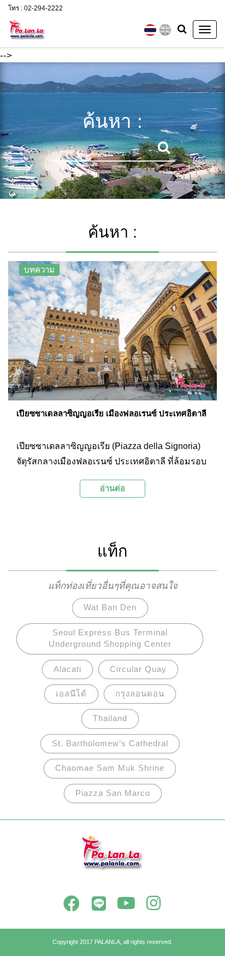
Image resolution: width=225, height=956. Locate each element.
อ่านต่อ (112, 488)
